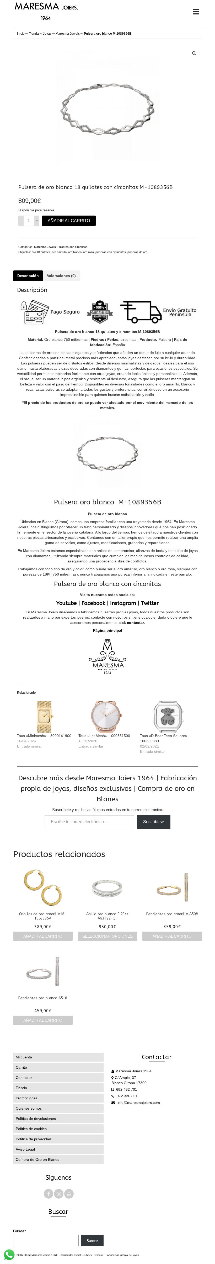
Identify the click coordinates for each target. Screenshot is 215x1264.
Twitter (150, 603)
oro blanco (75, 252)
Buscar (19, 1231)
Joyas (47, 33)
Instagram (123, 603)
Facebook (93, 603)
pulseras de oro (137, 252)
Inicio (21, 33)
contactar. (135, 622)
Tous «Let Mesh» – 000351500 (104, 736)
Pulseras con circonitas (72, 246)
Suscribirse (153, 821)
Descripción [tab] (28, 276)
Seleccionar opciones (107, 936)
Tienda (34, 33)
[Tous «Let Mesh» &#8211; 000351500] (106, 717)
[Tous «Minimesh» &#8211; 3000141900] (45, 717)
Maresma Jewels (68, 33)
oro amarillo (59, 252)
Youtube (66, 603)
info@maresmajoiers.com (138, 1102)
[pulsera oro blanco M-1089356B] (107, 109)
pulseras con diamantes (110, 252)
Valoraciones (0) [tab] (61, 276)
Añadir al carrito (69, 220)
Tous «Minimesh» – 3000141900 (44, 736)
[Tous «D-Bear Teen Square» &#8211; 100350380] (168, 717)
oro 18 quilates (41, 252)
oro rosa (88, 252)
